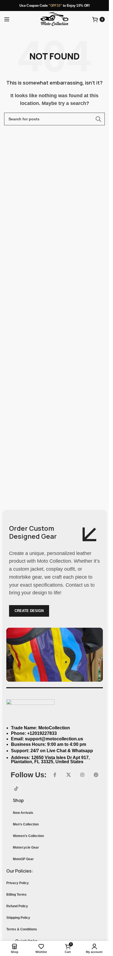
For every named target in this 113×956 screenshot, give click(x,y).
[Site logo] (54, 19)
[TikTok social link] (16, 788)
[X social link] (68, 775)
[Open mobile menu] (6, 19)
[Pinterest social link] (96, 775)
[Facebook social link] (54, 775)
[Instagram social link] (82, 775)
